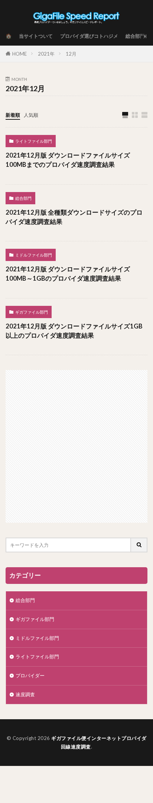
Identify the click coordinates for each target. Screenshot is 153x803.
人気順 (31, 115)
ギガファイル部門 (31, 312)
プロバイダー (30, 675)
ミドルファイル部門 (33, 254)
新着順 (13, 115)
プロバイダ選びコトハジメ (89, 36)
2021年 (46, 54)
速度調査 (25, 694)
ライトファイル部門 (33, 141)
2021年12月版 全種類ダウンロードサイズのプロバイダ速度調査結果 (74, 217)
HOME (19, 54)
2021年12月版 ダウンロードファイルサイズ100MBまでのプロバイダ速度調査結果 (68, 160)
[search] (139, 545)
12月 (71, 54)
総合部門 (135, 36)
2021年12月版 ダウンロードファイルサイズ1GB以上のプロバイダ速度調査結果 (74, 331)
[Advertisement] (76, 446)
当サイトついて (36, 36)
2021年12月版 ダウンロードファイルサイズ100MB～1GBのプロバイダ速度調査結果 (68, 273)
